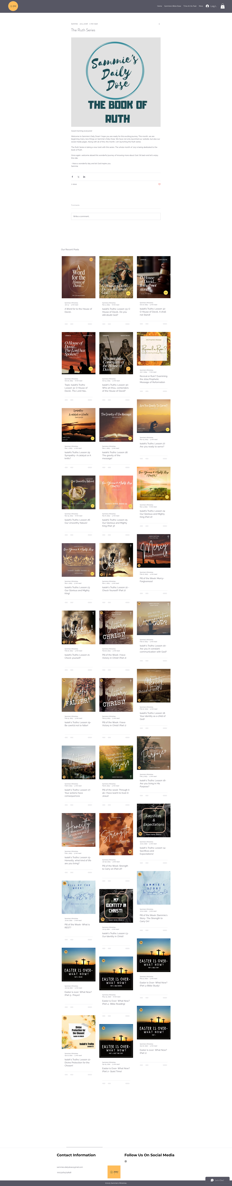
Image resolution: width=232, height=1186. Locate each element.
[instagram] (125, 1161)
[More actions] (159, 23)
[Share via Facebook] (72, 177)
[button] (223, 6)
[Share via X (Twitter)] (78, 177)
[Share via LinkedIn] (84, 177)
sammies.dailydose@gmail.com (70, 1167)
